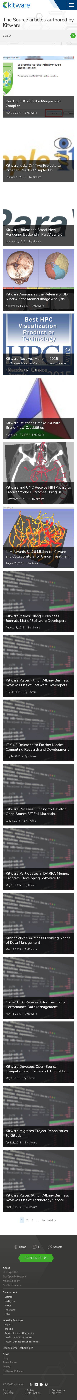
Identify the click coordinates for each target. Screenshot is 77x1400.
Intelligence (10, 1301)
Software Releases (14, 1371)
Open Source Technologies (18, 1348)
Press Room (10, 1362)
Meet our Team (11, 1280)
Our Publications (12, 1285)
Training (9, 1329)
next (50, 1220)
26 (43, 1220)
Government (10, 1292)
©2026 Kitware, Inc (13, 1384)
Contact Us (36, 1258)
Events (7, 1367)
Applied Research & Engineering (19, 1333)
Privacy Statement (8, 1391)
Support (8, 1324)
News (6, 1354)
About (6, 1268)
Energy (8, 1305)
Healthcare (10, 1310)
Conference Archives (58, 1391)
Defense (8, 1297)
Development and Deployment (19, 1337)
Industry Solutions (13, 1320)
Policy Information (33, 1391)
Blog (5, 1358)
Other (7, 1314)
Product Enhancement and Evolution (22, 1342)
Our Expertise (10, 1272)
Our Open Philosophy (15, 1276)
